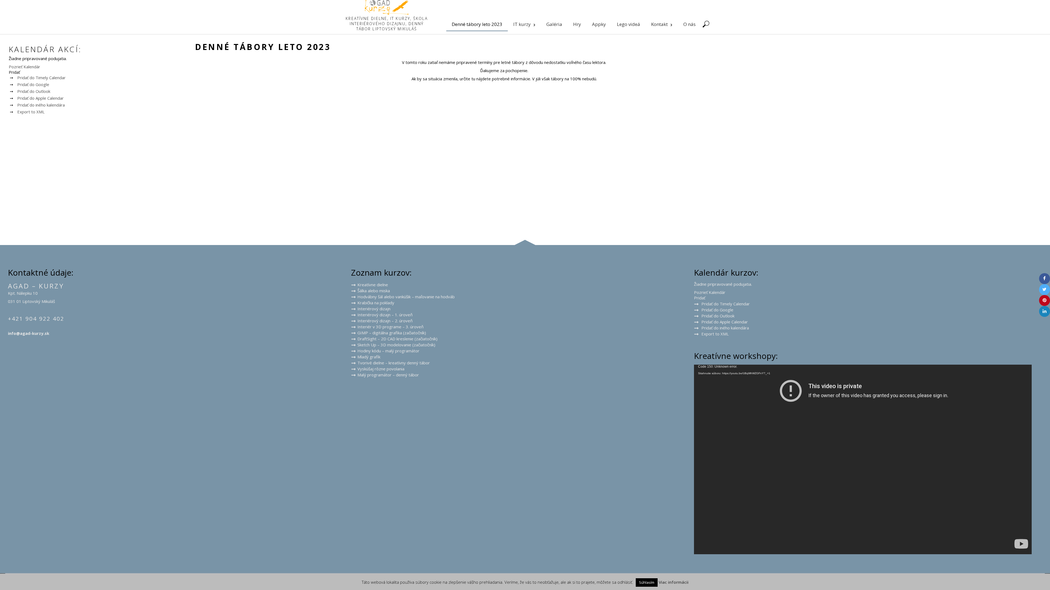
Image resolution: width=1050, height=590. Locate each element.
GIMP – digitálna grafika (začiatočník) (391, 332)
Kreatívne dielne (372, 284)
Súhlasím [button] (646, 582)
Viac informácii (674, 582)
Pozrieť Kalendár (24, 66)
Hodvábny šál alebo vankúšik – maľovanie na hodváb (406, 296)
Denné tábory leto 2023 (477, 24)
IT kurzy (522, 24)
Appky (599, 24)
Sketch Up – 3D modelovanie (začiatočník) (396, 344)
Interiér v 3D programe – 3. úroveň (390, 326)
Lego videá (628, 24)
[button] (14, 72)
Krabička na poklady (375, 302)
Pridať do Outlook (33, 91)
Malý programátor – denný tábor (388, 374)
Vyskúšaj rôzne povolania (380, 368)
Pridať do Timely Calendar (41, 77)
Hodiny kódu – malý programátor (388, 350)
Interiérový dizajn (373, 308)
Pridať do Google (33, 84)
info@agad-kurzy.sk (28, 333)
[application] (863, 459)
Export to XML (31, 111)
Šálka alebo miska (373, 290)
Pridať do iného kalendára (41, 105)
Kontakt (659, 24)
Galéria (554, 24)
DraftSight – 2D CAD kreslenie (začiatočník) (397, 338)
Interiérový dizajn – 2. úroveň (385, 320)
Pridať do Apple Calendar (40, 98)
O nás (689, 24)
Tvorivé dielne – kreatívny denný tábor (393, 362)
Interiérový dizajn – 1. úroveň (385, 314)
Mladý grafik (368, 356)
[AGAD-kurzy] (387, 13)
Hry (577, 24)
